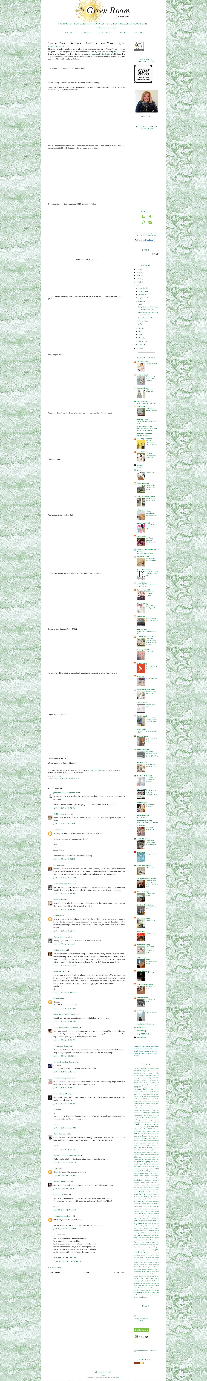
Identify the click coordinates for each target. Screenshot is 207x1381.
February (141, 341)
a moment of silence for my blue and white (151, 842)
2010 (138, 348)
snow (135, 1269)
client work (150, 1127)
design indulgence (143, 388)
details (157, 1136)
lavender (152, 1192)
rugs (152, 1260)
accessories (138, 1070)
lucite (139, 1199)
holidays (137, 1171)
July (139, 304)
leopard (136, 1194)
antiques (57, 778)
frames (143, 1152)
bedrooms (137, 1089)
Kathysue (57, 865)
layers (157, 1192)
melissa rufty (137, 1209)
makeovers (141, 1201)
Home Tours (138, 1175)
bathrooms (148, 1087)
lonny (154, 1196)
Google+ (103, 1375)
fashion (149, 1148)
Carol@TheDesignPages (62, 1078)
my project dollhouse (145, 1220)
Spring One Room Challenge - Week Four (152, 573)
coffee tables (143, 1129)
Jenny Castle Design (143, 918)
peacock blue (155, 1242)
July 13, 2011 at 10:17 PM (64, 878)
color (150, 1129)
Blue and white (139, 1096)
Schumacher (143, 1262)
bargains (137, 1087)
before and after (151, 1089)
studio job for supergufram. (146, 553)
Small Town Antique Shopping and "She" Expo (86, 43)
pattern (148, 1242)
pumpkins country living (141, 1255)
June (140, 328)
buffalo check (147, 1101)
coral (143, 1131)
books (152, 1096)
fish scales (141, 1150)
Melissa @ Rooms (60, 937)
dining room (137, 1138)
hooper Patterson (60, 1195)
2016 (138, 269)
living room (140, 1196)
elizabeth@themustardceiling (64, 1014)
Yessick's (77, 778)
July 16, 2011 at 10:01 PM (64, 1056)
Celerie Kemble (139, 1110)
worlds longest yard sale (151, 1295)
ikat (147, 1178)
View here (73, 1258)
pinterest (152, 1247)
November (142, 291)
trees (135, 1288)
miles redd (143, 1211)
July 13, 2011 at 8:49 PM (64, 808)
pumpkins (156, 1253)
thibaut (152, 1283)
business (137, 1103)
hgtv (148, 1169)
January (141, 344)
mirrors (150, 1213)
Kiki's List (140, 465)
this (115, 52)
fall (158, 1145)
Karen (55, 1169)
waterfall (148, 1292)
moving (147, 1216)
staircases (141, 1274)
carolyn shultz (138, 1108)
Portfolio (105, 32)
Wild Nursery (150, 472)
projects (149, 1253)
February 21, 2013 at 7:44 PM (67, 1261)
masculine (150, 1203)
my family (142, 1218)
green (149, 1164)
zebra (145, 1297)
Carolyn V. (118, 1377)
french (148, 1152)
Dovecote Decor (59, 972)
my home (153, 1216)
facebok (154, 1145)
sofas (144, 1269)
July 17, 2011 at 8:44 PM (64, 1088)
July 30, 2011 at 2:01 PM (64, 1229)
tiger (143, 1285)
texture (157, 1278)
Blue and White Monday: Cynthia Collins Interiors (151, 720)
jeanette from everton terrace (65, 793)
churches (136, 1127)
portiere (136, 1250)
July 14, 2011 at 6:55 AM (64, 931)
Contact (139, 32)
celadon (157, 1108)
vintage (156, 1290)
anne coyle (137, 1078)
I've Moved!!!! (150, 973)
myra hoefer (148, 1223)
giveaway (148, 1159)
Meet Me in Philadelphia (144, 776)
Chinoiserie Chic (142, 362)
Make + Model (141, 729)
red (147, 1257)
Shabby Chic (138, 1267)
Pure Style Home (142, 997)
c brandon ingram (149, 1103)
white (153, 1292)
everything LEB (142, 1011)
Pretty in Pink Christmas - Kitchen (150, 593)
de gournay (155, 1133)
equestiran (143, 1143)
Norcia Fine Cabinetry (141, 1228)
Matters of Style (142, 762)
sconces (136, 1264)
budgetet (141, 1101)
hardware (152, 1166)
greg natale (155, 1164)
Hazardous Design (143, 892)
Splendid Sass (141, 406)
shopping (146, 1267)
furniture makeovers (152, 1154)
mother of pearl (139, 1216)
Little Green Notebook (144, 434)
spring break (145, 1271)
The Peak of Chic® (143, 556)
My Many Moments (60, 814)
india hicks (155, 1178)
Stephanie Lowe (154, 1274)
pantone (143, 1242)
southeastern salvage (153, 1269)
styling (136, 1278)
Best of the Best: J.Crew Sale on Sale (151, 527)
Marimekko (156, 1201)
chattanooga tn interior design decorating (146, 1120)
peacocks (136, 1244)
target (152, 1278)
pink (146, 1247)
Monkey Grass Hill (143, 815)
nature (154, 1223)
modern (156, 1213)
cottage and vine (142, 510)
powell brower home (144, 865)
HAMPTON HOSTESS (61, 1182)
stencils (146, 1274)
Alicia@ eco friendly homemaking (66, 1155)
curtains (136, 1133)
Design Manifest (142, 583)
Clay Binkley (143, 1127)
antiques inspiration (140, 1080)
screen (142, 1264)
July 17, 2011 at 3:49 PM (64, 1072)
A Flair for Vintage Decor (62, 884)
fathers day (156, 1148)
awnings (141, 1085)
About (68, 32)
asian (149, 1082)
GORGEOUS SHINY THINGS (146, 496)
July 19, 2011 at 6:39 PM (64, 1149)
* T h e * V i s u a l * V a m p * (146, 636)
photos (149, 1244)
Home (86, 1272)
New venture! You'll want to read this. (150, 378)
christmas (156, 1124)
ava (158, 1082)
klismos (157, 1187)
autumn (154, 1082)
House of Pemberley (144, 570)
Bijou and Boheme (143, 971)
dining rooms (146, 1138)
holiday (157, 1169)
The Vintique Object (61, 1046)
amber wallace (59, 900)
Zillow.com (103, 1374)
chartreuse (137, 1112)
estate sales (151, 1143)
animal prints (155, 1075)
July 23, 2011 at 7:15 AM (64, 1176)
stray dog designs (149, 1276)
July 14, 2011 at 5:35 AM (64, 910)
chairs (148, 1110)
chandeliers (155, 1110)
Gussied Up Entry (151, 1012)
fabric (143, 1145)
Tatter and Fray (142, 630)
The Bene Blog (141, 1031)
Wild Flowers (150, 920)
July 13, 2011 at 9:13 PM (64, 824)
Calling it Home (142, 802)
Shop (123, 32)
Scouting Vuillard (151, 678)
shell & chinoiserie (143, 749)
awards (136, 1085)
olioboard (136, 1230)
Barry (55, 1110)
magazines (144, 1199)
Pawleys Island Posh (143, 523)
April (140, 334)
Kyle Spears (151, 1190)
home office (155, 1173)
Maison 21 (151, 1199)
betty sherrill (144, 1091)
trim (145, 1288)
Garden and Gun (149, 1157)
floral (157, 1150)
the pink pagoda (145, 1283)
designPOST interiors (144, 1034)
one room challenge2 (146, 1237)
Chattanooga (146, 1112)
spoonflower (137, 1271)
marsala (144, 1203)
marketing (137, 1203)
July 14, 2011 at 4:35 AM (64, 894)
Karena (56, 830)
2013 (138, 279)
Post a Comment (54, 1267)
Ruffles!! (140, 324)
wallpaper (138, 1292)
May (140, 331)
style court (140, 676)
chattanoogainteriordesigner (141, 1122)
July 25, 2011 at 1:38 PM (64, 1189)
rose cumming (139, 1260)
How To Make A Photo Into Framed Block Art (151, 793)
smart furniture (154, 1267)
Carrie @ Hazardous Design (63, 1062)
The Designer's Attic (143, 650)
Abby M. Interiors (142, 603)
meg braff (156, 1206)
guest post (137, 1166)
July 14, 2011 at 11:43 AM (64, 1008)
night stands (155, 1226)
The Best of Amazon (143, 435)
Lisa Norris (149, 1194)
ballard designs (148, 1085)
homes (146, 1175)
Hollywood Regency (146, 1171)
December (142, 288)
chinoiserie (138, 1124)
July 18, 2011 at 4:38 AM (64, 1104)
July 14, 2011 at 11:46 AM (64, 1022)
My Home (151, 1218)
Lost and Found (142, 817)
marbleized (149, 1201)
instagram (136, 1182)
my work (139, 1223)
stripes (157, 1276)
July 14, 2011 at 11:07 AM (64, 966)
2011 (138, 285)
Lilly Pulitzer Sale (151, 363)
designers (152, 1136)
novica (151, 1228)
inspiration (138, 1180)
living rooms (148, 1196)
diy (154, 1138)
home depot (148, 1173)
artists (136, 1082)
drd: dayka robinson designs (146, 878)
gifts (143, 1159)
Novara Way (141, 931)
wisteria (140, 1295)
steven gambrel (138, 1276)
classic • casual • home (144, 427)
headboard (143, 1169)
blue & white (155, 1094)
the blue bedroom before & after (151, 961)
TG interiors (141, 826)
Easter (141, 1140)
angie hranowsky (147, 1075)
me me (150, 1206)
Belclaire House (142, 703)
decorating (137, 1136)
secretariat (156, 1264)
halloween (145, 1166)
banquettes (156, 1085)
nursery (157, 1228)
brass (145, 1099)
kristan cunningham (140, 1190)
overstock (137, 1240)
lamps (141, 1192)
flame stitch (148, 1150)
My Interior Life (59, 950)
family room (143, 1148)
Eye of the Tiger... (151, 933)
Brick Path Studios (153, 1099)
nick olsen (148, 1226)
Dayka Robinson (59, 1134)
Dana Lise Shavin (146, 1133)
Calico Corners (150, 1106)
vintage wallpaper (152, 854)
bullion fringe (155, 1101)
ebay (145, 1140)
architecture (152, 1080)
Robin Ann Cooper (153, 1257)
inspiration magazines (152, 1180)
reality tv (142, 1257)
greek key (143, 1164)
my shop (155, 1221)
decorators (145, 1136)
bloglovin (143, 1094)
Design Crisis (141, 1027)
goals (153, 1159)
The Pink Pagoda (142, 716)
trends (140, 1288)
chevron (156, 1122)
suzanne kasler (144, 1278)
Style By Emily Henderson (145, 1024)
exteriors (137, 1145)
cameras (157, 1106)
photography (143, 1244)
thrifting (156, 1283)
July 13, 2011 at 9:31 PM (64, 859)
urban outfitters (143, 1290)
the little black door (143, 839)
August (140, 301)
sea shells (148, 1264)
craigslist (149, 1131)
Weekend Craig (143, 321)
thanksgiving (138, 1281)
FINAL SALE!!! (150, 651)
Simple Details (141, 536)
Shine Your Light (142, 789)
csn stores (156, 1131)
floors (154, 1150)
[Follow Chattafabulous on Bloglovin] (144, 241)
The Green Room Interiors (106, 28)
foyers (139, 1152)
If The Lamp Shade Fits (144, 439)
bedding (157, 1087)
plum (157, 1247)
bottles (140, 1099)
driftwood (136, 1140)
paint (142, 1240)
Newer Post (54, 1272)
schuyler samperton (153, 1262)
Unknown (57, 916)
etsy (158, 1143)
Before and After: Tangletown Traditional (151, 740)
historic (152, 1169)
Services (86, 32)
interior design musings (144, 820)
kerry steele (144, 1187)
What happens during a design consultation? (151, 607)
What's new (150, 867)
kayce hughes (151, 1185)
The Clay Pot (145, 1281)
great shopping (67, 778)
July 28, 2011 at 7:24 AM (64, 1210)
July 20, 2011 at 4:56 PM (64, 1163)
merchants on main (148, 1209)
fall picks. (140, 467)
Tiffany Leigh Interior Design (146, 689)
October (141, 294)
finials (135, 1150)
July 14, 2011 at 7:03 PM (64, 1040)
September (142, 298)
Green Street (141, 616)
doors (157, 1138)
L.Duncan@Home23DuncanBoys (65, 1028)
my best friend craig (143, 945)
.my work (143, 1068)
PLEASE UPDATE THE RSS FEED (146, 403)
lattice (147, 1192)
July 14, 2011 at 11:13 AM (64, 993)
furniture (143, 1154)
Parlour (139, 470)
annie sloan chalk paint (146, 1078)
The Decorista (141, 1037)
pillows (153, 1244)
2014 (138, 275)
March (140, 338)
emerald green (151, 1140)
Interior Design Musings (62, 1094)
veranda (151, 1290)
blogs (148, 1094)
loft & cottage (141, 958)
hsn (143, 1178)
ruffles (148, 1260)
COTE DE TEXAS (142, 401)
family (136, 1148)
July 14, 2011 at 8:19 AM (64, 944)
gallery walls (138, 1157)
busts (142, 1103)
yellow (136, 1297)
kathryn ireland (141, 1185)
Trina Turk (151, 1288)
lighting (142, 1194)
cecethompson (149, 1108)
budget (136, 1101)
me (144, 1206)
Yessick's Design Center (101, 54)
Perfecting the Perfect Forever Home (151, 487)
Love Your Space (142, 736)
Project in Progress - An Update (147, 822)
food (135, 1152)
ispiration (142, 1182)
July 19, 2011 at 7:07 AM (64, 1128)
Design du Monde (142, 375)
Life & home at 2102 (143, 590)
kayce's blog (141, 852)
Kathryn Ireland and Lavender (148, 318)
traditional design (153, 1285)
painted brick (149, 1240)
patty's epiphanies (143, 483)
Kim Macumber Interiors (145, 905)
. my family (137, 1068)
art (158, 1080)
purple (152, 1255)
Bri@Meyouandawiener (62, 1216)
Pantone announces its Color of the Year (151, 442)
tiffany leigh (137, 1285)
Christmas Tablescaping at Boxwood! (151, 455)
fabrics (149, 1145)
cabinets (142, 1106)
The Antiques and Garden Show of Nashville (152, 667)
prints (145, 1250)
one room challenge (146, 1230)
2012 (138, 282)
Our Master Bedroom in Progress (150, 779)
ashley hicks (143, 1082)
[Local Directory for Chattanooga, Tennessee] (139, 1363)
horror (152, 1175)
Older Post (119, 1272)
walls (144, 1292)
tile (146, 1285)
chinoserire (147, 1124)
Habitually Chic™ (142, 419)
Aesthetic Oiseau (142, 452)
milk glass (151, 1211)
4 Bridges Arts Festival (153, 1068)
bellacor (136, 1091)
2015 (138, 272)
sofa (139, 1269)
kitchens (151, 1187)
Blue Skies (147, 1096)
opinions (157, 1237)
